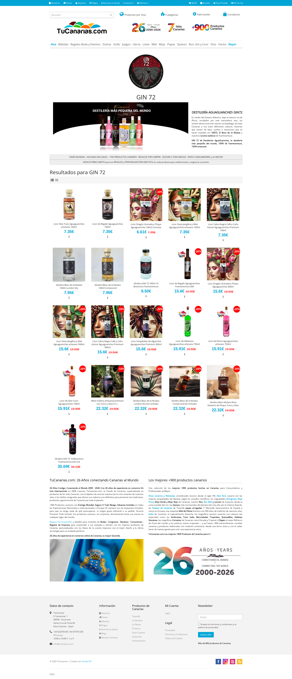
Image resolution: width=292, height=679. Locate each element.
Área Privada (221, 3)
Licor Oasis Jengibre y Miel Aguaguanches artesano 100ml (184, 226)
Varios (222, 44)
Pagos (95, 3)
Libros (137, 44)
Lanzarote (137, 636)
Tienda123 (86, 661)
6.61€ (146, 232)
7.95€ (69, 292)
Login (167, 613)
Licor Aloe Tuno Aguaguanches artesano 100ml (69, 225)
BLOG (194, 3)
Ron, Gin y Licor (199, 44)
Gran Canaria (138, 632)
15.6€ (184, 291)
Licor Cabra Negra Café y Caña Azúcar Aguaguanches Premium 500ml (107, 344)
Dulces (107, 44)
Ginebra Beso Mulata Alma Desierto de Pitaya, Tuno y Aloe (223, 404)
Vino (213, 44)
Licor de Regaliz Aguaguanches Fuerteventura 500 (184, 285)
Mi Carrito (238, 3)
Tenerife (136, 616)
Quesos (182, 44)
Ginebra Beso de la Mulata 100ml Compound (107, 286)
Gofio (116, 44)
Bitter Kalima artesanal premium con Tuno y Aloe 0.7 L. (107, 402)
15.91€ (184, 348)
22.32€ (107, 408)
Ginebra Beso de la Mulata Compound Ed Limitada (185, 402)
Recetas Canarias (109, 637)
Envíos (68, 3)
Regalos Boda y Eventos (85, 44)
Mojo (162, 44)
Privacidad (170, 630)
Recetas (206, 3)
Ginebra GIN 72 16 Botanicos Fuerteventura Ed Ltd (69, 460)
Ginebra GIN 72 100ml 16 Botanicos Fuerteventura (146, 285)
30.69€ (69, 466)
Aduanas (81, 3)
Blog (103, 633)
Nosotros (55, 3)
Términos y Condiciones (176, 634)
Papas (171, 44)
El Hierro (136, 628)
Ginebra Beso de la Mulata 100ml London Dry (69, 286)
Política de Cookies (174, 638)
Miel (154, 44)
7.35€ (69, 231)
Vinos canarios (156, 495)
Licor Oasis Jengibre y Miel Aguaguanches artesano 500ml (69, 343)
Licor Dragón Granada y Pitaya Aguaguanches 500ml (223, 285)
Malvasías (170, 495)
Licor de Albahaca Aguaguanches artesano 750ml (184, 343)
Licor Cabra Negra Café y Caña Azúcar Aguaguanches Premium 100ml (223, 227)
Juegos (126, 44)
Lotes (146, 44)
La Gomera (137, 620)
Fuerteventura (138, 640)
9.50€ (146, 291)
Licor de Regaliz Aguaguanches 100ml (107, 225)
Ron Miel (208, 501)
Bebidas (63, 44)
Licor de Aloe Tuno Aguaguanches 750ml (69, 402)
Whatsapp (58, 635)
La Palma (136, 624)
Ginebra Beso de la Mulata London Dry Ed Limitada (146, 402)
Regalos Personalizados (61, 521)
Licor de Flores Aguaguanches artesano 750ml (223, 343)
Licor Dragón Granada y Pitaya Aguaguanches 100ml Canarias (146, 226)
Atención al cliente (111, 3)
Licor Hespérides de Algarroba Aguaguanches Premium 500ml (146, 343)
